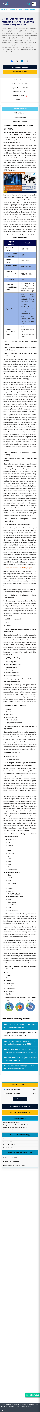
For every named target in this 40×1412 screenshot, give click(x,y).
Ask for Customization (20, 67)
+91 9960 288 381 (14, 1161)
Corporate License (11, 1094)
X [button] (2, 1410)
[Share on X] (17, 61)
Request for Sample (20, 71)
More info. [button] (29, 1406)
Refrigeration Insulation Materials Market (15, 1125)
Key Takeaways (32, 1395)
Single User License (12, 1089)
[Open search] (29, 4)
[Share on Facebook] (12, 61)
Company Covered (20, 121)
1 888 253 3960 (14, 1157)
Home (3, 9)
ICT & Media (11, 9)
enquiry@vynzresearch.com (16, 1165)
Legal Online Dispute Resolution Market (15, 1127)
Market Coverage (20, 117)
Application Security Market (11, 1122)
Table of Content (20, 113)
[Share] (27, 61)
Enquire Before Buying (20, 1106)
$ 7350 (34, 1094)
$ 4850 (34, 1089)
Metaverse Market (8, 1130)
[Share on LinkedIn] (22, 61)
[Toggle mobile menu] (34, 4)
